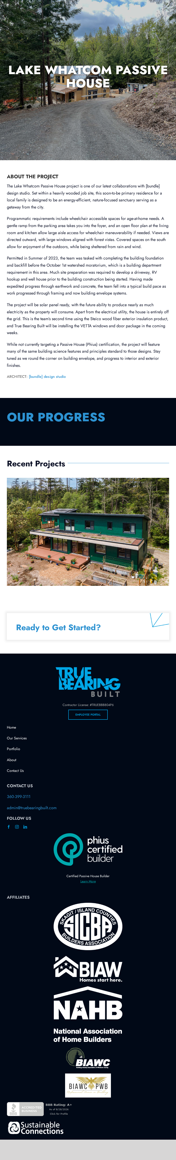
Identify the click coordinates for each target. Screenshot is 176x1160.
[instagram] (17, 827)
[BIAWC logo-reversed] (88, 1049)
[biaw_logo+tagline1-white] (88, 958)
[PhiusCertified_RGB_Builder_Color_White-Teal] (88, 835)
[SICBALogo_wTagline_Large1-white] (88, 905)
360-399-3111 (18, 797)
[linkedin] (25, 827)
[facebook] (9, 827)
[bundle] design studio (47, 376)
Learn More (88, 881)
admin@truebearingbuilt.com (32, 808)
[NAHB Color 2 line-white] (88, 988)
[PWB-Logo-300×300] (88, 1076)
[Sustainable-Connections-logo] (35, 1123)
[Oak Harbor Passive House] (88, 532)
